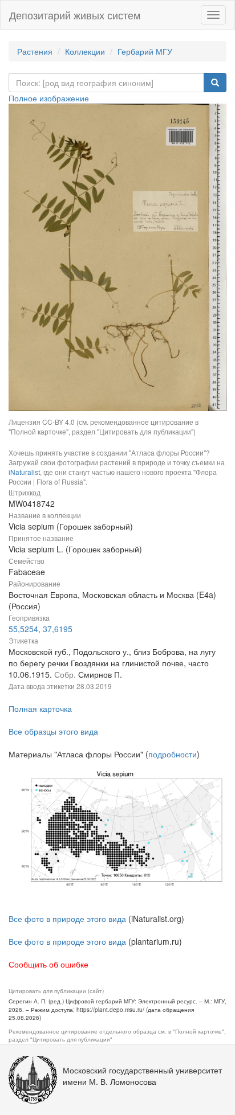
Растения (34, 51)
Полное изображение (49, 98)
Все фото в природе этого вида (67, 918)
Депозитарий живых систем (74, 14)
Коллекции (85, 51)
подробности (172, 754)
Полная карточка (40, 708)
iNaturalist (24, 472)
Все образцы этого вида (53, 731)
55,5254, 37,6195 (40, 628)
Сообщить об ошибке (48, 964)
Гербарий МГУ (145, 51)
